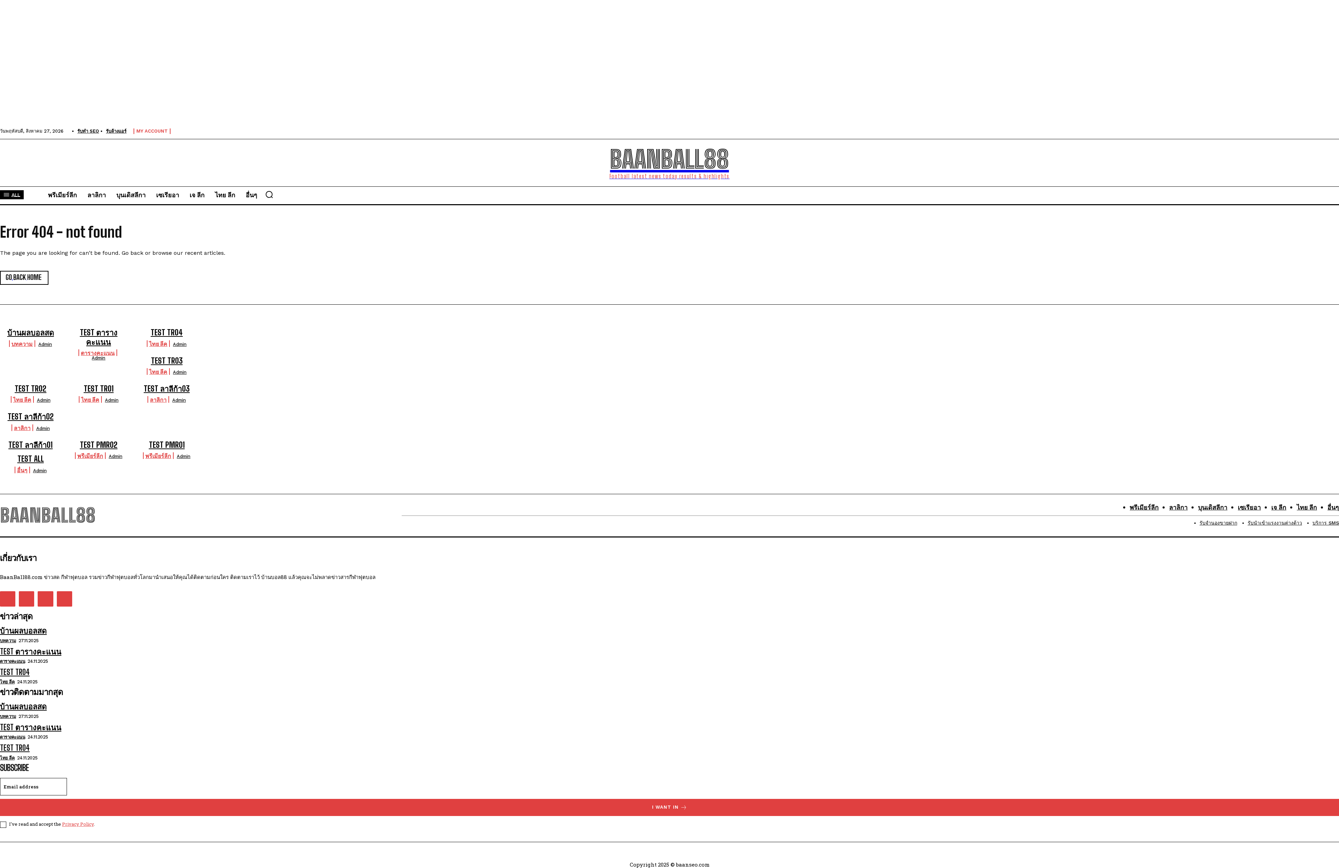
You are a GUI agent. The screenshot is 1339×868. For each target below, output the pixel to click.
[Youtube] (64, 599)
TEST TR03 (167, 360)
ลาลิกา (158, 399)
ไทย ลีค (158, 343)
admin (45, 344)
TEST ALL (30, 458)
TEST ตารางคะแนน (99, 337)
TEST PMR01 (167, 445)
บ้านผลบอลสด (30, 332)
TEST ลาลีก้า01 (30, 445)
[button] (269, 194)
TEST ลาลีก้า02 (31, 416)
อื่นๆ (22, 470)
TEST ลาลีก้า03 (167, 388)
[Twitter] (45, 599)
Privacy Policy (78, 824)
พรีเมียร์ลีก (90, 455)
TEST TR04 (167, 332)
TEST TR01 (99, 388)
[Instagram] (26, 599)
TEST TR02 (30, 388)
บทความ (22, 343)
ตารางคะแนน (98, 352)
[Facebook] (7, 599)
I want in (665, 807)
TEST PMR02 (99, 445)
